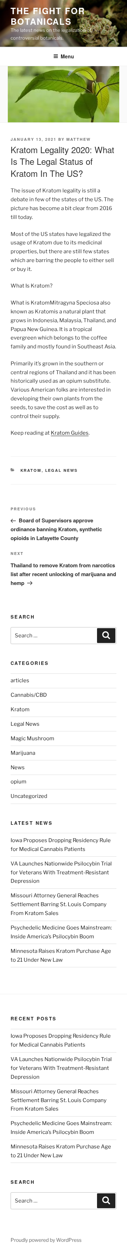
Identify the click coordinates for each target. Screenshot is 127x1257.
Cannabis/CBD (29, 695)
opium (18, 781)
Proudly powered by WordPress (46, 1240)
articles (20, 680)
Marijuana (23, 753)
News (18, 767)
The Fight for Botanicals (48, 16)
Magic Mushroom (32, 738)
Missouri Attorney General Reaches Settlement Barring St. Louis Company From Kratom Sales (59, 904)
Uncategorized (29, 796)
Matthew (78, 139)
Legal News (61, 470)
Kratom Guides (70, 433)
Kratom (31, 470)
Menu (67, 56)
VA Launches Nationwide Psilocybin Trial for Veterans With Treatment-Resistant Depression (61, 873)
